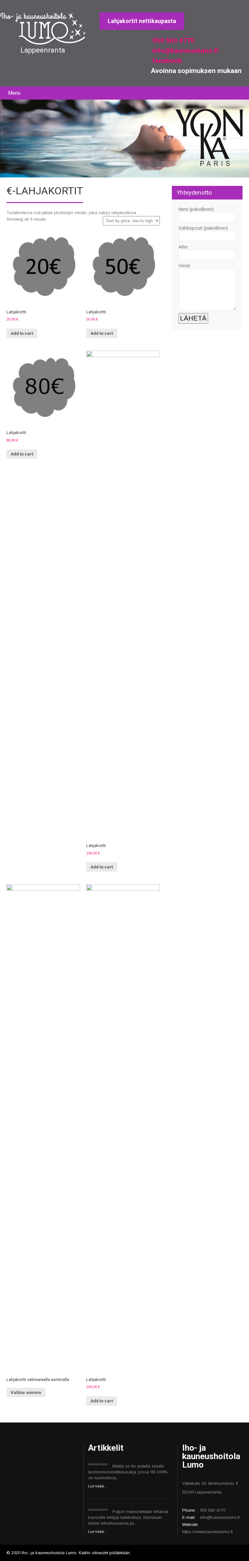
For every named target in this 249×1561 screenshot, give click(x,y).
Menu (14, 93)
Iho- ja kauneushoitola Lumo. (50, 1552)
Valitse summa (26, 1392)
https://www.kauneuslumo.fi (207, 1531)
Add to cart (22, 333)
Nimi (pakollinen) (196, 209)
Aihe (183, 246)
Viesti (184, 265)
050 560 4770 (173, 40)
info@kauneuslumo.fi (185, 50)
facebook (166, 61)
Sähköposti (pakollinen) (203, 228)
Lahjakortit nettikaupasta (142, 21)
